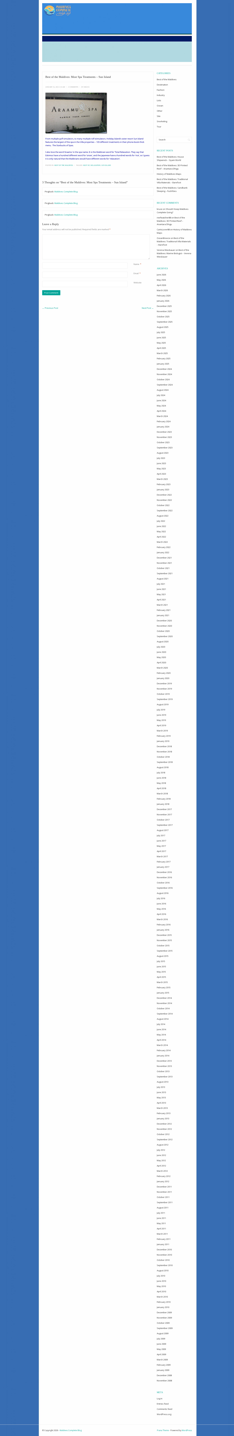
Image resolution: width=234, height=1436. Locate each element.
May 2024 (161, 405)
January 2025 (163, 363)
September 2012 (165, 1139)
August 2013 (162, 1081)
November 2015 (164, 940)
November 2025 (164, 311)
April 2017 (161, 851)
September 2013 (165, 1076)
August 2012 (162, 1144)
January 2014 (163, 1055)
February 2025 (163, 358)
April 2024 (161, 410)
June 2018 (161, 777)
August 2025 (162, 327)
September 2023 (165, 447)
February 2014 (163, 1050)
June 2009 (161, 1343)
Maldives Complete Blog (66, 191)
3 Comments (73, 87)
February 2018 (163, 798)
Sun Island (106, 165)
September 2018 (165, 762)
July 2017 (161, 835)
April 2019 (161, 725)
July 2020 (161, 646)
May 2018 (161, 783)
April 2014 (161, 1039)
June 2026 (161, 274)
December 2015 (164, 935)
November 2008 (164, 1380)
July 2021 (161, 583)
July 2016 (161, 898)
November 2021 (164, 562)
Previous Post (50, 308)
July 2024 (161, 395)
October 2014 (163, 1008)
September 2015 (165, 950)
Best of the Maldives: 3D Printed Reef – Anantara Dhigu (171, 221)
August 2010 (162, 1270)
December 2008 (164, 1375)
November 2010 (164, 1254)
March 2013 (162, 1108)
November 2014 (164, 1003)
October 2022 (163, 505)
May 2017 (161, 846)
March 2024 (162, 416)
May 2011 (161, 1223)
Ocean (160, 105)
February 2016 (163, 924)
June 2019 (161, 714)
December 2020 (164, 620)
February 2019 (163, 735)
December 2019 (164, 683)
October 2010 (163, 1260)
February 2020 (163, 673)
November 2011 (164, 1191)
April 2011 (161, 1228)
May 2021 (161, 594)
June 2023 (161, 463)
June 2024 (161, 400)
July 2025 (161, 332)
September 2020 (165, 636)
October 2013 (163, 1071)
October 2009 (163, 1322)
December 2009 (164, 1312)
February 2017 (163, 861)
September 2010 (165, 1265)
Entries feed (163, 1403)
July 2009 (161, 1338)
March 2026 (162, 290)
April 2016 (161, 914)
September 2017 (165, 825)
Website (138, 282)
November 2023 (164, 437)
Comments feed (164, 1409)
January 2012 (163, 1181)
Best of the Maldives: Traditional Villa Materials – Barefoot (174, 241)
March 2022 (162, 542)
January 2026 (163, 300)
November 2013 (164, 1066)
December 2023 (164, 431)
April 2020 (161, 662)
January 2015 (163, 992)
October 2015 (163, 945)
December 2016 (164, 872)
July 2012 (161, 1150)
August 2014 (162, 1018)
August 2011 (162, 1207)
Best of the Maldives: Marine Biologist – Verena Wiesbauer (174, 253)
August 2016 (162, 893)
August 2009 (162, 1333)
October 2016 (163, 882)
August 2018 (162, 767)
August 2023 (162, 452)
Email (136, 273)
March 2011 (162, 1233)
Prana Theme (163, 1430)
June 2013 (161, 1092)
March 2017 (162, 856)
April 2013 (161, 1102)
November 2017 (164, 814)
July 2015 (161, 961)
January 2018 (163, 804)
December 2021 (164, 557)
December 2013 (164, 1060)
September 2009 (165, 1328)
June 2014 (161, 1029)
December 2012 (164, 1123)
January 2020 (163, 678)
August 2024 (162, 390)
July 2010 (161, 1275)
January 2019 (163, 741)
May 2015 (161, 971)
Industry (161, 95)
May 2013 (161, 1097)
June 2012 (161, 1155)
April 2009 (161, 1354)
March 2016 (162, 919)
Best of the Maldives (63, 165)
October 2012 (163, 1134)
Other (159, 110)
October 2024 (163, 379)
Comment (134, 236)
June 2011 (161, 1218)
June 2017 (161, 840)
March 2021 (162, 604)
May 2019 (161, 720)
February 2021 (163, 610)
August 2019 (162, 704)
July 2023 (161, 458)
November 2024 (164, 374)
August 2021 (162, 578)
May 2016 (161, 908)
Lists (159, 100)
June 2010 (161, 1281)
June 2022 (161, 526)
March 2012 (162, 1170)
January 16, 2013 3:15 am (55, 87)
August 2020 (162, 641)
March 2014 (162, 1045)
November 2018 (164, 751)
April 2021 (161, 599)
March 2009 (162, 1359)
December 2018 (164, 746)
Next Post (148, 308)
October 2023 (163, 442)
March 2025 (162, 353)
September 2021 (165, 573)
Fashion (160, 89)
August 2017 (162, 830)
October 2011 (163, 1197)
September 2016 (165, 887)
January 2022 (163, 552)
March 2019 (162, 730)
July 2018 (161, 772)
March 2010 (162, 1296)
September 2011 (165, 1202)
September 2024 (165, 384)
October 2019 (163, 694)
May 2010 (161, 1286)
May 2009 (161, 1349)
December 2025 (164, 306)
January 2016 (163, 929)
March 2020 (162, 667)
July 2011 (161, 1212)
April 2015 (161, 977)
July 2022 (161, 521)
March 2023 (162, 479)
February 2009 (163, 1364)
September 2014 (165, 1013)
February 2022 (163, 547)
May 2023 (161, 468)
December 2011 (164, 1186)
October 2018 (163, 756)
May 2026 (161, 279)
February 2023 (163, 484)
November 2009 (164, 1317)
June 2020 (161, 652)
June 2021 (161, 589)
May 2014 (161, 1034)
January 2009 (163, 1370)
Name (136, 264)
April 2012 (161, 1165)
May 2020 (161, 657)
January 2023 (163, 489)
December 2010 (164, 1249)
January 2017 (163, 866)
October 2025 (163, 316)
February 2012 (163, 1176)
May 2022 (161, 531)
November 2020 (164, 625)
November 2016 (164, 877)
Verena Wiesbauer (166, 250)
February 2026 (163, 295)
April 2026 (161, 285)
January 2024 (163, 426)
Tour (159, 126)
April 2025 (161, 348)
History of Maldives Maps (169, 173)
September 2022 (165, 510)
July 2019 (161, 709)
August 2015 (162, 956)
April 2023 (161, 473)
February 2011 (163, 1239)
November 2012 (164, 1129)
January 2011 (163, 1244)
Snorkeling (162, 121)
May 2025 (161, 342)
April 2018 (161, 788)
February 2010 (163, 1302)
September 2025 (165, 321)
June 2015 (161, 966)
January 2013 (163, 1118)
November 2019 (164, 688)
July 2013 (161, 1087)
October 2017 (163, 819)
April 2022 (161, 536)
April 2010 (161, 1291)
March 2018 (162, 793)
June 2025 (161, 337)
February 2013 (163, 1113)
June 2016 (161, 903)
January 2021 (163, 615)
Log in (159, 1398)
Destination (162, 84)
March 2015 (162, 982)
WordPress (187, 1430)
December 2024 (164, 369)
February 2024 (163, 421)
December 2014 (164, 998)
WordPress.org (164, 1414)
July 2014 (161, 1024)
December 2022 (164, 494)
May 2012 (161, 1160)
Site (158, 116)
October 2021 (163, 568)
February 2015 (163, 987)
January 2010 (163, 1307)
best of (86, 165)
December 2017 (164, 809)
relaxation (95, 165)
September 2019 (165, 699)
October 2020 (163, 631)
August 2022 (162, 515)
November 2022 (164, 500)
